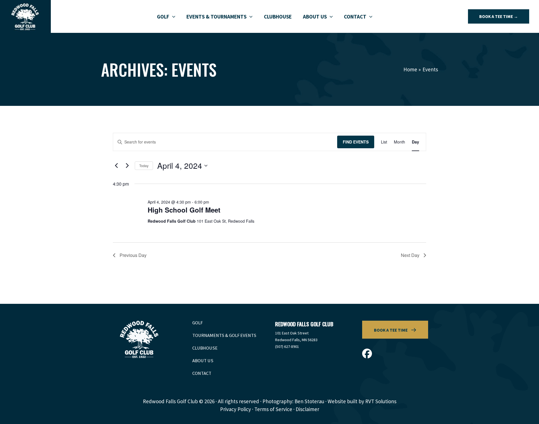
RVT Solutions (380, 401)
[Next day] (127, 165)
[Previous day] (116, 165)
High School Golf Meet (184, 210)
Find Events (356, 142)
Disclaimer (307, 409)
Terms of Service (273, 409)
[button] (172, 16)
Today (144, 165)
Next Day (410, 255)
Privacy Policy (235, 409)
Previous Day (133, 255)
